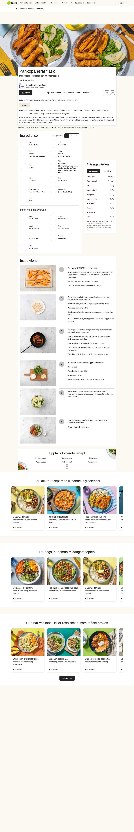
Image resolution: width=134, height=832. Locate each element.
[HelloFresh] (12, 3)
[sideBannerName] (100, 144)
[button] (49, 135)
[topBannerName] (67, 17)
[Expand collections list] (67, 466)
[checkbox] (20, 80)
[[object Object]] (107, 92)
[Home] (16, 8)
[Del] (112, 92)
